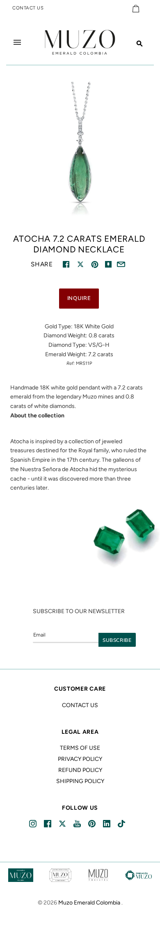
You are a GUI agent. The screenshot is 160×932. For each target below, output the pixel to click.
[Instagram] (33, 823)
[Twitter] (63, 823)
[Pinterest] (92, 823)
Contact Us (80, 705)
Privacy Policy (80, 759)
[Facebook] (48, 823)
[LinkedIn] (107, 823)
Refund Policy (80, 770)
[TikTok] (122, 823)
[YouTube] (77, 823)
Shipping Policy (80, 781)
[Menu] (17, 42)
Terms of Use (80, 747)
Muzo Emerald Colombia (89, 902)
